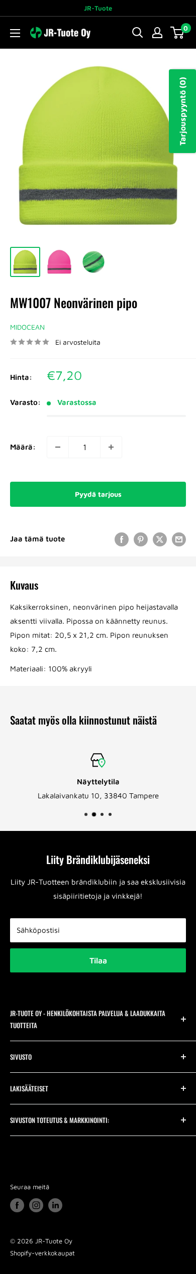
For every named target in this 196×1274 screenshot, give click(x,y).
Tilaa (98, 960)
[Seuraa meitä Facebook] (17, 1205)
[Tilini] (157, 32)
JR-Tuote (98, 8)
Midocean (27, 327)
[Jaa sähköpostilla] (179, 539)
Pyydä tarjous (98, 494)
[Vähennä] (57, 447)
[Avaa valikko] (15, 33)
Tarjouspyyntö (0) (182, 111)
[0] (177, 33)
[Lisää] (111, 447)
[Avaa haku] (137, 32)
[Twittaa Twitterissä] (160, 539)
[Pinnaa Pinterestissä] (141, 539)
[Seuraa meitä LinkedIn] (55, 1205)
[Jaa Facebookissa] (122, 539)
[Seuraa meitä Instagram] (36, 1205)
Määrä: (23, 447)
